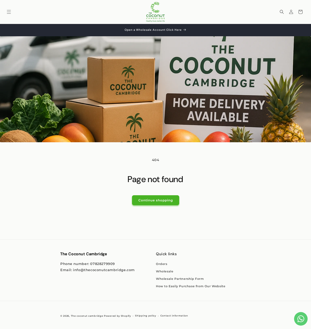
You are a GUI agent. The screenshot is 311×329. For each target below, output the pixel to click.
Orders (161, 264)
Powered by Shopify (117, 315)
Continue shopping (155, 200)
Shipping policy (145, 315)
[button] (9, 12)
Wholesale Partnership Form (180, 279)
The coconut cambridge (87, 315)
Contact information (174, 315)
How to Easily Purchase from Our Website (190, 286)
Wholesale (164, 271)
